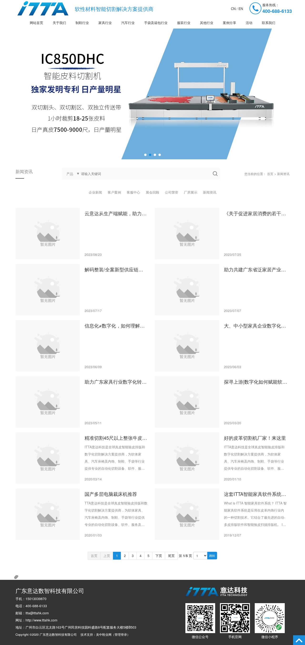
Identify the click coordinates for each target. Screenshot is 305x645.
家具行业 (105, 22)
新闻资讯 (209, 192)
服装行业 (183, 22)
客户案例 (114, 192)
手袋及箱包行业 (156, 22)
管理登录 (121, 634)
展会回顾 (152, 192)
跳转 (212, 555)
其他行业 (206, 22)
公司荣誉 (171, 192)
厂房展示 (190, 192)
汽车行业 (128, 22)
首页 (270, 173)
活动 (249, 22)
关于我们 (59, 22)
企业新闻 (95, 192)
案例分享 (229, 22)
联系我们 (268, 22)
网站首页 (36, 22)
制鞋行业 (82, 22)
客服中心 (133, 192)
